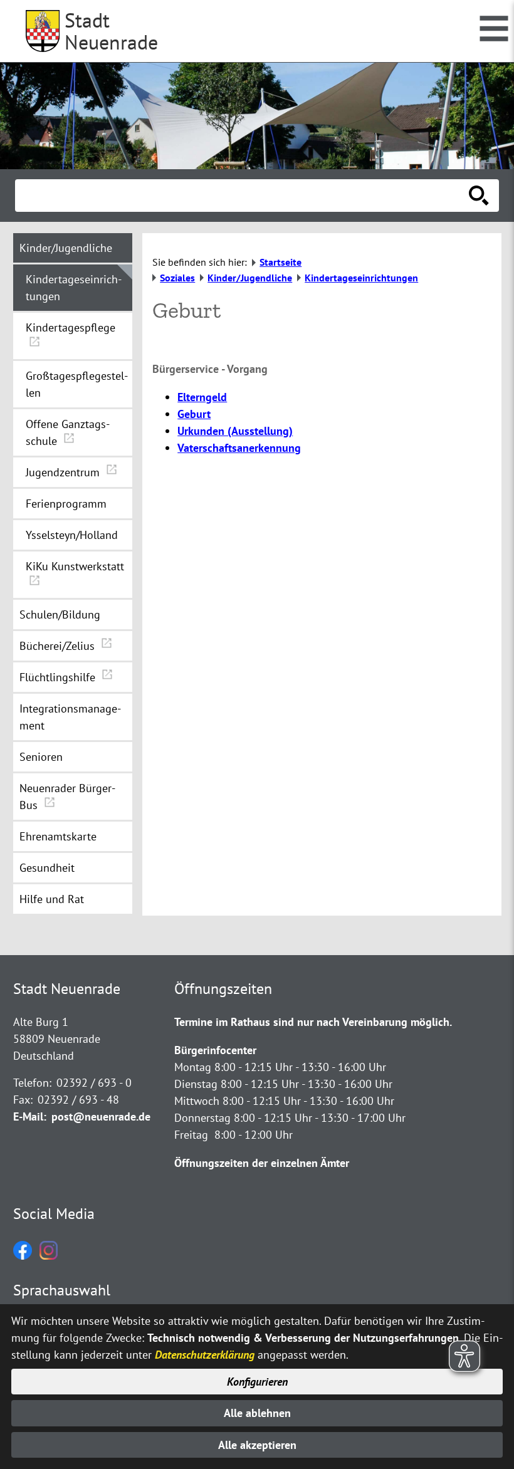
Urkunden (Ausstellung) (235, 431)
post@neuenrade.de (100, 1116)
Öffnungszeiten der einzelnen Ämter (261, 1163)
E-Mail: (29, 1116)
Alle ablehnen (257, 1413)
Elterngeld (202, 397)
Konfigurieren (257, 1381)
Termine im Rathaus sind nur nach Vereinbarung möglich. (313, 1022)
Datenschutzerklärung (204, 1354)
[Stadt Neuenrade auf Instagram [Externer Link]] (48, 1255)
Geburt (194, 414)
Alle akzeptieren (257, 1445)
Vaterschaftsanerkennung (239, 448)
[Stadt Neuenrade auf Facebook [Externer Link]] (22, 1255)
